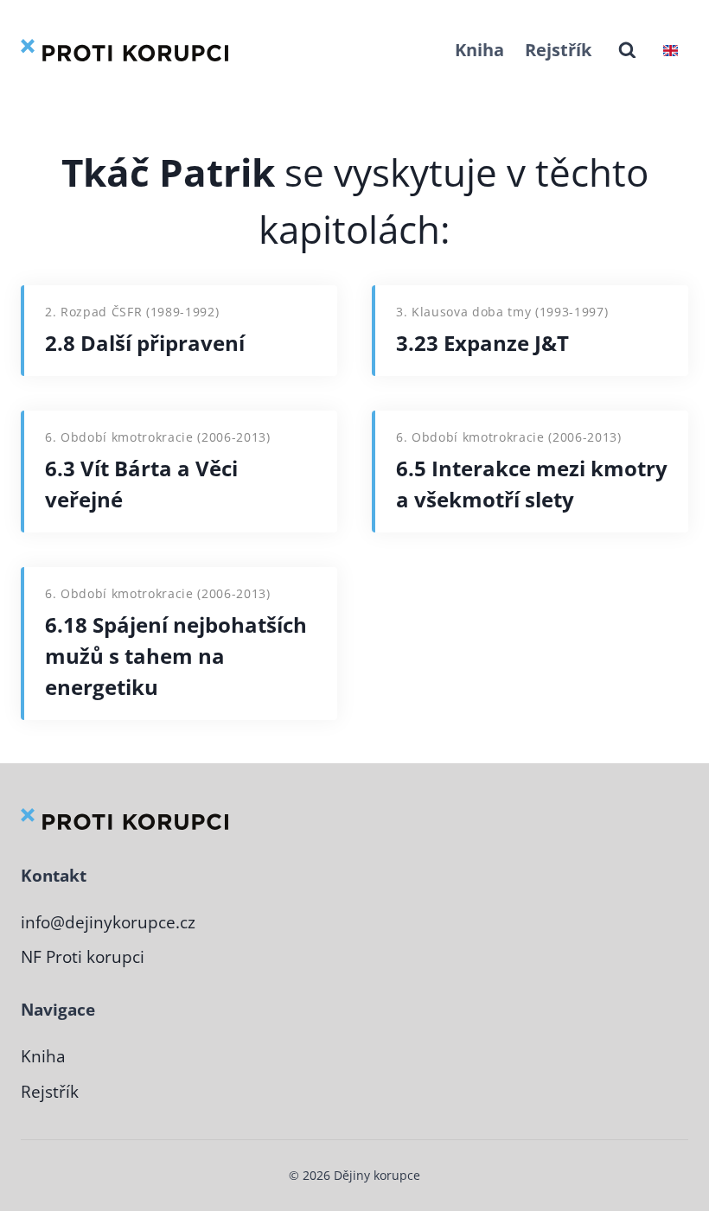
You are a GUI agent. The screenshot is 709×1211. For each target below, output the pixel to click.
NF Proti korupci (82, 957)
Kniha (479, 49)
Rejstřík (558, 49)
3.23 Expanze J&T (482, 342)
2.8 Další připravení (145, 342)
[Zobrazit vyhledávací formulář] (627, 50)
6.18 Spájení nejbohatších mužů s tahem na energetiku (176, 655)
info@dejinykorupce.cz (108, 922)
